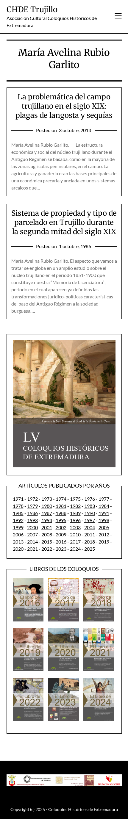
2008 (46, 534)
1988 (61, 513)
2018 (89, 541)
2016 (61, 541)
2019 (104, 541)
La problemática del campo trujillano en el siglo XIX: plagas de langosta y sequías (64, 106)
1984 (104, 506)
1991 (104, 513)
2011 (89, 534)
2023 (61, 549)
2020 (18, 549)
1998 (104, 520)
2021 (32, 549)
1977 (104, 499)
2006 (18, 534)
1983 (89, 506)
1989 (75, 513)
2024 (75, 549)
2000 (32, 527)
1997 (89, 520)
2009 (61, 534)
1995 (61, 520)
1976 (89, 499)
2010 (75, 534)
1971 (18, 499)
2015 (46, 541)
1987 (46, 513)
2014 (32, 541)
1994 (46, 520)
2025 (89, 549)
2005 (104, 527)
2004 (89, 527)
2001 (46, 527)
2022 (46, 549)
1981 (61, 506)
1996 (75, 520)
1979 (32, 506)
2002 (61, 527)
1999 (18, 527)
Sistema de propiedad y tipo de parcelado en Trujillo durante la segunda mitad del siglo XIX (64, 222)
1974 (61, 499)
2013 (18, 541)
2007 (32, 534)
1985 (18, 513)
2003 (75, 527)
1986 (32, 513)
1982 (75, 506)
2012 (104, 534)
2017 (75, 541)
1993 (32, 520)
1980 (46, 506)
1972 (32, 499)
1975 (75, 499)
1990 (89, 513)
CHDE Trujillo (32, 9)
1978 (18, 506)
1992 (18, 520)
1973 (46, 499)
